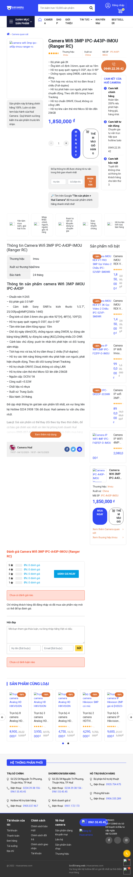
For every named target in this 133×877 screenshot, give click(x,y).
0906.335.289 (113, 798)
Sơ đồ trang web (77, 865)
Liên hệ (59, 839)
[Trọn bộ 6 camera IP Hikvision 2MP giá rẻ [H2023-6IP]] (115, 700)
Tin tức (85, 19)
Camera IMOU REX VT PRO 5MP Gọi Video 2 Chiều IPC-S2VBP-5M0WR (118, 260)
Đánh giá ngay (66, 573)
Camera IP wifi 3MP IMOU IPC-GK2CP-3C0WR (118, 394)
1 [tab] (63, 743)
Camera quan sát (20, 34)
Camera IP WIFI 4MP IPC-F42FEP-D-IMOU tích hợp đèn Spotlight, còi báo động (118, 439)
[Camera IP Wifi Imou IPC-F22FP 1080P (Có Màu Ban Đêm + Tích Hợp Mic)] (102, 353)
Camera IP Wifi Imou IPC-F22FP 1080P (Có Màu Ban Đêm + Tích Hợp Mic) (118, 349)
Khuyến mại (100, 21)
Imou (65, 55)
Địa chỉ (10, 851)
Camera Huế (24, 447)
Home (40, 19)
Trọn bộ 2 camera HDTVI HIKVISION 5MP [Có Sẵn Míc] (91, 717)
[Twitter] (73, 449)
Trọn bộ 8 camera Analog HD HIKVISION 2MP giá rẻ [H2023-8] (16, 717)
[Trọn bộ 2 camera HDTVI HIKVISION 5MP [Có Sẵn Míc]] (91, 700)
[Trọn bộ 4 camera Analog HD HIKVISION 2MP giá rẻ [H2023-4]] (66, 700)
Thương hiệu (62, 853)
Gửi (79, 648)
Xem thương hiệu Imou (105, 537)
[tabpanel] (18, 715)
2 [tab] (68, 743)
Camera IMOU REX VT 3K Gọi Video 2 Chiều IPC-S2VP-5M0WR (118, 305)
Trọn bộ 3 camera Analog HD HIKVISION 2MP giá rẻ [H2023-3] (40, 717)
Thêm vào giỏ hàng (93, 143)
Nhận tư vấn (90, 181)
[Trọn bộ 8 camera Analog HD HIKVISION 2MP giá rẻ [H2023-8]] (18, 700)
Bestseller (118, 21)
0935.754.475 (113, 784)
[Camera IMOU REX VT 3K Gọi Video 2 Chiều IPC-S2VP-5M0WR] (102, 308)
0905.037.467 (30, 805)
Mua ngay (76, 143)
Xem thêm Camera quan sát (106, 531)
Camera (48, 21)
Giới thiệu (69, 21)
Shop (58, 21)
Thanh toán (13, 835)
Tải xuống (12, 846)
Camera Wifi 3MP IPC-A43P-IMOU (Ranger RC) (116, 474)
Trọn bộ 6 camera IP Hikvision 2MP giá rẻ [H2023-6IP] (114, 717)
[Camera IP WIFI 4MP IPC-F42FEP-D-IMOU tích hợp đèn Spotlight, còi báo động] (102, 442)
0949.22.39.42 (114, 68)
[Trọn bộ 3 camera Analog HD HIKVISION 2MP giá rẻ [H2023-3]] (42, 700)
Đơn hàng (12, 840)
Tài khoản (12, 830)
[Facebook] (67, 449)
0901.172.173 (72, 805)
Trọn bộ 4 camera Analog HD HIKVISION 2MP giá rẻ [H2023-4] (65, 717)
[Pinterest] (79, 449)
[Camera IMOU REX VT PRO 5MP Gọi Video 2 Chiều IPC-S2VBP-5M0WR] (102, 263)
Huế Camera (15, 8)
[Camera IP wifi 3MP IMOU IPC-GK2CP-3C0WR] (102, 397)
